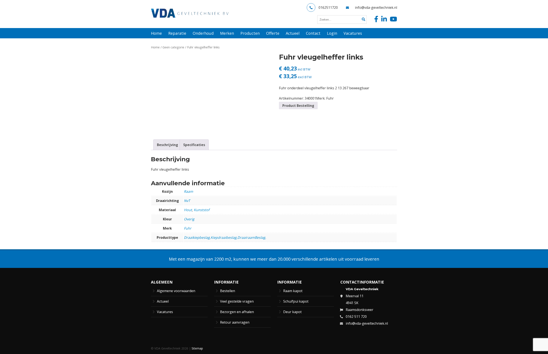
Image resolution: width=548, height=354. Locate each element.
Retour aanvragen (234, 322)
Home (155, 47)
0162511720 (328, 7)
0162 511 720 (356, 316)
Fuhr (330, 98)
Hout (188, 210)
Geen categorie (173, 47)
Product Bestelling (298, 105)
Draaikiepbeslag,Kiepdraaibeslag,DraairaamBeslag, (225, 237)
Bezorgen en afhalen (237, 311)
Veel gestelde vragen (237, 301)
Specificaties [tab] (194, 144)
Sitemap (197, 348)
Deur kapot (292, 311)
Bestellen (227, 290)
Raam (188, 191)
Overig (189, 219)
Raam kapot (292, 290)
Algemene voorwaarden (176, 290)
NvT (187, 200)
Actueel (163, 301)
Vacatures (165, 311)
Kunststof (201, 210)
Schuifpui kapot (295, 301)
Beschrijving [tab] (167, 144)
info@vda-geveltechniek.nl (376, 7)
